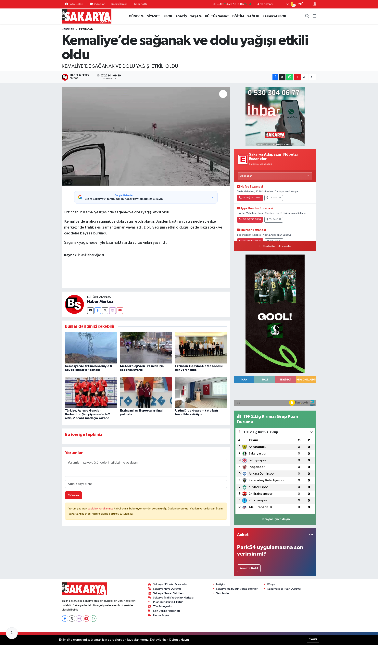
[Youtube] (120, 310)
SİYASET (153, 16)
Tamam (313, 639)
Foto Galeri (76, 4)
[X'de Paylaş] (282, 77)
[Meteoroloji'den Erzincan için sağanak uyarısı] (146, 347)
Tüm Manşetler (162, 606)
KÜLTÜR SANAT (217, 16)
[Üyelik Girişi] (313, 4)
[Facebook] (97, 310)
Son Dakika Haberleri (166, 610)
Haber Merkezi (100, 302)
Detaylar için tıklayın (275, 519)
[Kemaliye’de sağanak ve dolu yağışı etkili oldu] (146, 136)
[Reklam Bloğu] (275, 116)
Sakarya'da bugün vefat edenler (237, 588)
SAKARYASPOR (274, 16)
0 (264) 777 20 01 (252, 198)
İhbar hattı (140, 4)
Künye (271, 584)
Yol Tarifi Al (275, 198)
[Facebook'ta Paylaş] (275, 77)
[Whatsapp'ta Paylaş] (289, 77)
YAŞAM (196, 16)
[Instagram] (112, 310)
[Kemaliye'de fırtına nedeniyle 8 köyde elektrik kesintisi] (91, 347)
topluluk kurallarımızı (101, 508)
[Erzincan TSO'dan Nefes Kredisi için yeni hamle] (201, 347)
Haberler (68, 29)
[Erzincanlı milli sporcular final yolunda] (146, 392)
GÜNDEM (136, 16)
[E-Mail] (90, 310)
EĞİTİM (238, 16)
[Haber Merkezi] (74, 304)
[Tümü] (311, 534)
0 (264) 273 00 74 (252, 219)
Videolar (99, 4)
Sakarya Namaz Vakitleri (168, 593)
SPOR (167, 16)
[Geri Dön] (12, 633)
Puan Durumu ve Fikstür (168, 601)
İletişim (220, 584)
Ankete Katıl (249, 568)
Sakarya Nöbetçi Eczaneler (170, 584)
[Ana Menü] (314, 16)
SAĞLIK (253, 16)
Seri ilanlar (222, 593)
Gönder (73, 495)
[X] (72, 618)
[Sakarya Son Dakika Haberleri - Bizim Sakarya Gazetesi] (86, 16)
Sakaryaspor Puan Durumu (284, 588)
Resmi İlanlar (119, 4)
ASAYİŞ (181, 16)
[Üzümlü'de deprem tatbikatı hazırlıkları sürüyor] (201, 392)
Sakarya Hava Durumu (167, 588)
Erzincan (86, 29)
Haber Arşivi (161, 615)
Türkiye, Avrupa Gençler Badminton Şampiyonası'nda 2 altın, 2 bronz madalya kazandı (87, 414)
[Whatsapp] (93, 618)
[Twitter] (105, 310)
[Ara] (307, 16)
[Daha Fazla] (297, 77)
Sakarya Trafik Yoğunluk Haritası (173, 597)
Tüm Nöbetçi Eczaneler (276, 246)
